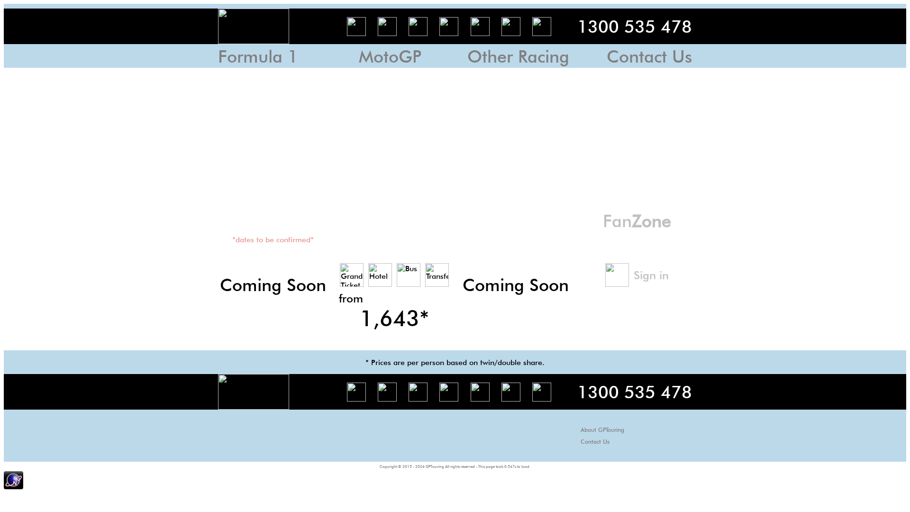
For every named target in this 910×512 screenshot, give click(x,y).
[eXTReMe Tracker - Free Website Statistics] (13, 486)
